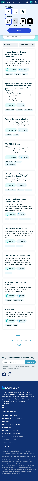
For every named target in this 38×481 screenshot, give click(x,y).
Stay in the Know (19, 455)
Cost (7, 219)
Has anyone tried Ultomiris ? (17, 228)
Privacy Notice (6, 473)
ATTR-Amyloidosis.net (11, 433)
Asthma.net (6, 427)
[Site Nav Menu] (35, 2)
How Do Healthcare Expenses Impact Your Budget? (17, 200)
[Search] (5, 36)
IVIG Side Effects (12, 144)
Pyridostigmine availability (16, 119)
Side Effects (9, 161)
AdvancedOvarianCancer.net (13, 418)
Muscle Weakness (10, 164)
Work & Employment (25, 219)
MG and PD (9, 309)
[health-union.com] (10, 388)
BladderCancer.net (9, 439)
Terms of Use (17, 473)
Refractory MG (10, 109)
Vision (15, 325)
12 (29, 339)
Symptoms (9, 74)
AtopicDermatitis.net (10, 430)
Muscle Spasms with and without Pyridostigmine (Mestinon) (15, 54)
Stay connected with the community (18, 357)
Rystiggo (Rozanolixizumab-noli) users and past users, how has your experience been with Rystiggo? (19, 86)
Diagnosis (20, 189)
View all (6, 446)
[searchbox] (21, 36)
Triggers (25, 74)
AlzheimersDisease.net (11, 424)
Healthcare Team (10, 189)
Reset (19, 30)
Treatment (17, 74)
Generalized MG (10, 246)
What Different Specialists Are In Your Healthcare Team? (18, 175)
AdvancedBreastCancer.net (13, 415)
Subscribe (30, 362)
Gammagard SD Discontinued (17, 255)
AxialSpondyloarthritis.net (12, 436)
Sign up (32, 466)
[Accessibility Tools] (27, 2)
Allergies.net (7, 421)
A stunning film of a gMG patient (16, 283)
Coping (16, 134)
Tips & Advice (28, 109)
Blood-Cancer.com (9, 442)
